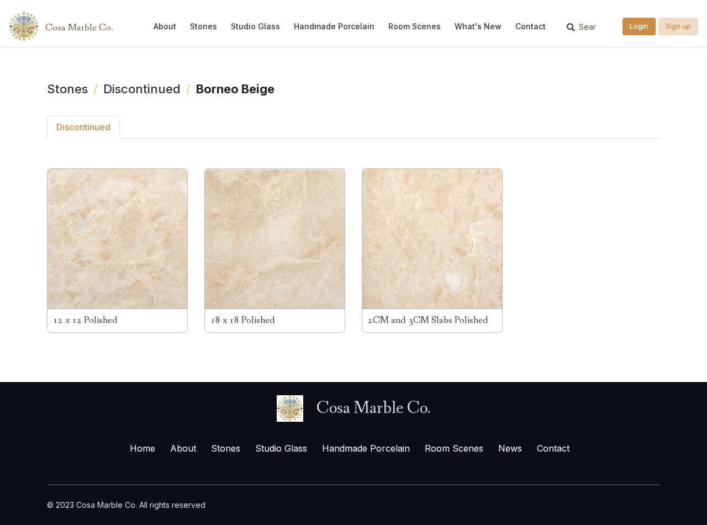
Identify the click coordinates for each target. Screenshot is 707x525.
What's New (478, 26)
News (510, 448)
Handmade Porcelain (334, 26)
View (117, 251)
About (165, 26)
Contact (530, 26)
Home (142, 448)
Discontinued (142, 89)
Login (639, 26)
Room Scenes (414, 26)
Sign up (678, 26)
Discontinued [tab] (83, 126)
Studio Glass (255, 26)
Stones (203, 26)
